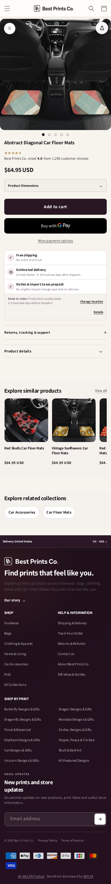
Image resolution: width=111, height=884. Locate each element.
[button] (7, 8)
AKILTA (88, 876)
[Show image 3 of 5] (55, 135)
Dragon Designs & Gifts (75, 709)
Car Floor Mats (58, 512)
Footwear (11, 623)
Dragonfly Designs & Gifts (22, 719)
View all (101, 391)
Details (98, 312)
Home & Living (15, 654)
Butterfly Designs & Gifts (22, 709)
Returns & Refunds (71, 643)
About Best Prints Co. (74, 664)
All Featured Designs (74, 760)
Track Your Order (70, 633)
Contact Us (66, 654)
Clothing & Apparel (18, 643)
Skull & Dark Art (70, 750)
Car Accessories (22, 512)
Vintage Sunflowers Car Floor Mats (70, 450)
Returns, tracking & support (27, 332)
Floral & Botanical (17, 729)
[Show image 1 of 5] (43, 135)
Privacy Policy (47, 840)
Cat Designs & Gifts (18, 750)
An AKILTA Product (31, 876)
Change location (91, 301)
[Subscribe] (100, 819)
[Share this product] (102, 28)
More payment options (55, 240)
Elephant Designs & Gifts (22, 740)
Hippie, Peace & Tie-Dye (76, 740)
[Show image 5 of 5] (68, 135)
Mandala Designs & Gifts (76, 719)
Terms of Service (72, 840)
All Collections (15, 684)
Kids (7, 674)
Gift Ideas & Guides (71, 674)
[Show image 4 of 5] (62, 135)
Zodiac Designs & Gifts (75, 729)
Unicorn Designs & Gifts (21, 760)
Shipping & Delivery (72, 623)
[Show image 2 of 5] (49, 135)
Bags (7, 633)
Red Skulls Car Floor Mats (24, 448)
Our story (15, 600)
